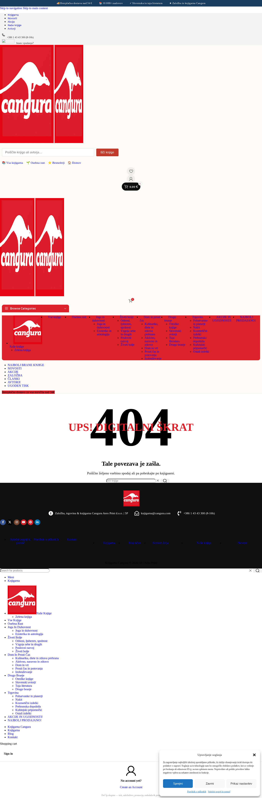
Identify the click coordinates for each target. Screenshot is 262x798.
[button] (254, 755)
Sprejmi (178, 783)
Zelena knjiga (22, 350)
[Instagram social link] (17, 522)
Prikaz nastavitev (241, 783)
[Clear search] (158, 480)
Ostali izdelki (201, 351)
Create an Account (131, 787)
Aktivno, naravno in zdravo (151, 341)
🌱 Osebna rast (35, 162)
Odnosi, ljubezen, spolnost (126, 324)
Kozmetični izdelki (200, 332)
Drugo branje (177, 344)
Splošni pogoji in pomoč (219, 791)
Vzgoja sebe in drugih (128, 332)
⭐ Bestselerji (56, 162)
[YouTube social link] (23, 522)
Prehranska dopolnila (200, 339)
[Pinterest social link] (30, 522)
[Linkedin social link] (37, 522)
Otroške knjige (174, 325)
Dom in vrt (151, 348)
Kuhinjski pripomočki (200, 346)
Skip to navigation (11, 8)
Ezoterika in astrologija (104, 332)
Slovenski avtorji (175, 332)
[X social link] (10, 522)
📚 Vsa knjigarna (12, 162)
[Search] (165, 481)
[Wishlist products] (131, 171)
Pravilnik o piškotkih (196, 791)
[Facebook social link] (3, 522)
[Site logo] (27, 142)
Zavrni (210, 783)
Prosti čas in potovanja (152, 353)
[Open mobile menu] (131, 194)
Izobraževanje (153, 358)
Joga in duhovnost (103, 325)
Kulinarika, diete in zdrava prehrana (151, 329)
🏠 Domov (74, 162)
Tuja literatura (174, 339)
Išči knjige (107, 152)
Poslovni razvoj (126, 339)
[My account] (131, 179)
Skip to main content (35, 8)
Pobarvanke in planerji (200, 322)
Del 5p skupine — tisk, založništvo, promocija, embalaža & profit (131, 795)
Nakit (196, 327)
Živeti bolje (127, 344)
